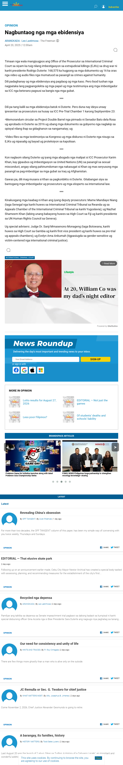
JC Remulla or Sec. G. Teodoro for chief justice (53, 689)
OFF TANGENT (29, 519)
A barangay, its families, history (42, 735)
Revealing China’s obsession (40, 513)
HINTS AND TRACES (31, 650)
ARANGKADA (12, 40)
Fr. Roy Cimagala (51, 650)
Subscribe (113, 7)
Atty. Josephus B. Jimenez (57, 696)
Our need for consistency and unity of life (49, 644)
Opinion (11, 25)
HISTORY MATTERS (31, 742)
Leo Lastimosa (30, 40)
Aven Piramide (45, 519)
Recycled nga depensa (36, 598)
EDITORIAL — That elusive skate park (26, 558)
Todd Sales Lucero (51, 742)
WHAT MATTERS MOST (32, 696)
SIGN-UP (95, 359)
